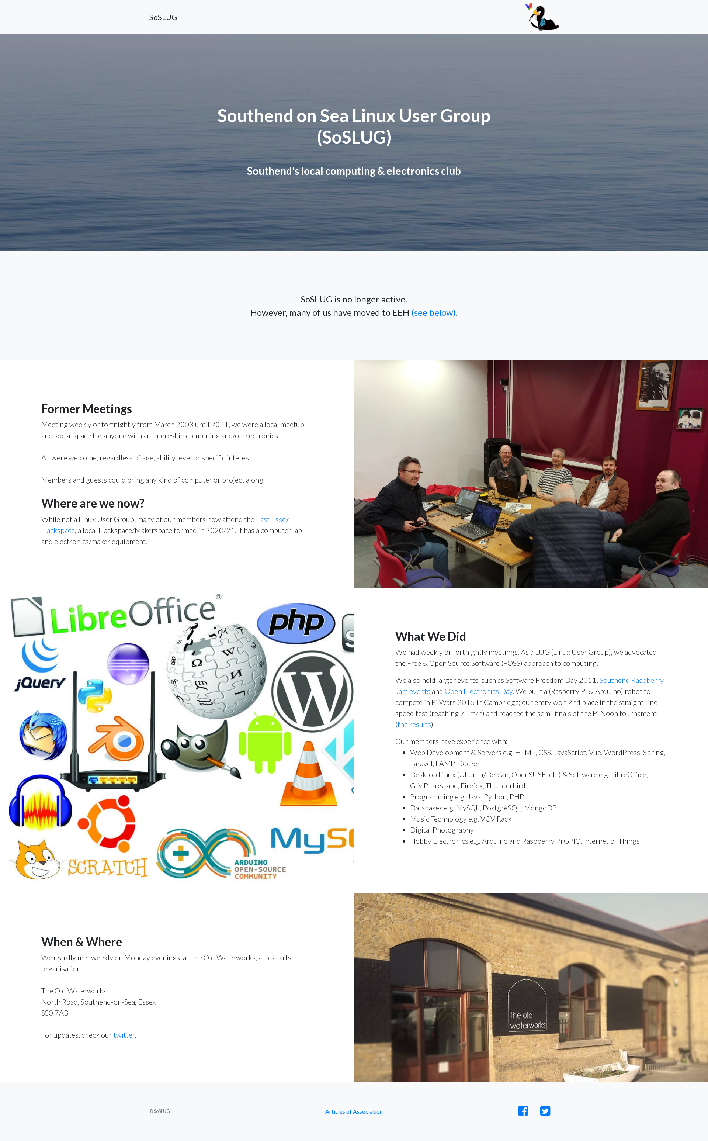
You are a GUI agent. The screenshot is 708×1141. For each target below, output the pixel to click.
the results (414, 724)
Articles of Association (354, 1111)
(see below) (433, 312)
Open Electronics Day (479, 691)
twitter (124, 1034)
